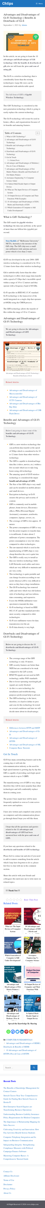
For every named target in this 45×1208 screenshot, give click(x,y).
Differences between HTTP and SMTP (24, 728)
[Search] (34, 1067)
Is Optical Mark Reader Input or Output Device (20, 185)
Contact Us (7, 1171)
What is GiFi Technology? (16, 136)
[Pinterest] (26, 1030)
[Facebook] (13, 1030)
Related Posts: (15, 160)
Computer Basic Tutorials (19, 748)
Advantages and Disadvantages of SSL (25, 744)
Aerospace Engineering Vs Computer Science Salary (20, 179)
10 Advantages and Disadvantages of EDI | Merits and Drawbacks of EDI (23, 203)
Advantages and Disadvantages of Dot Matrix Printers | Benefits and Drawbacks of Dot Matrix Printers (22, 172)
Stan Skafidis (11, 240)
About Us (7, 1193)
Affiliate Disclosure (11, 1175)
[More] (31, 1030)
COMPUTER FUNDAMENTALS (19, 1039)
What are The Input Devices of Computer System (22, 191)
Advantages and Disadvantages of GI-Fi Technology (21, 141)
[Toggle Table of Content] (36, 133)
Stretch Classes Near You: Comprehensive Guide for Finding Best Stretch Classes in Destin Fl (20, 1099)
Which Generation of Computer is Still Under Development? (21, 209)
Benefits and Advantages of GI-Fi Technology (18, 147)
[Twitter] (17, 1030)
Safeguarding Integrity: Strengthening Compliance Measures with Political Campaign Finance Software (18, 1148)
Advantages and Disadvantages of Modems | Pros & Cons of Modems (22, 164)
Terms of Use (8, 1180)
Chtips (7, 3)
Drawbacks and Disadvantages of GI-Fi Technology (20, 153)
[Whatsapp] (8, 1030)
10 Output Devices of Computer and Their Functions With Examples (22, 197)
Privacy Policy (9, 1188)
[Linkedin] (22, 1030)
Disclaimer (7, 1184)
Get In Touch (11, 157)
